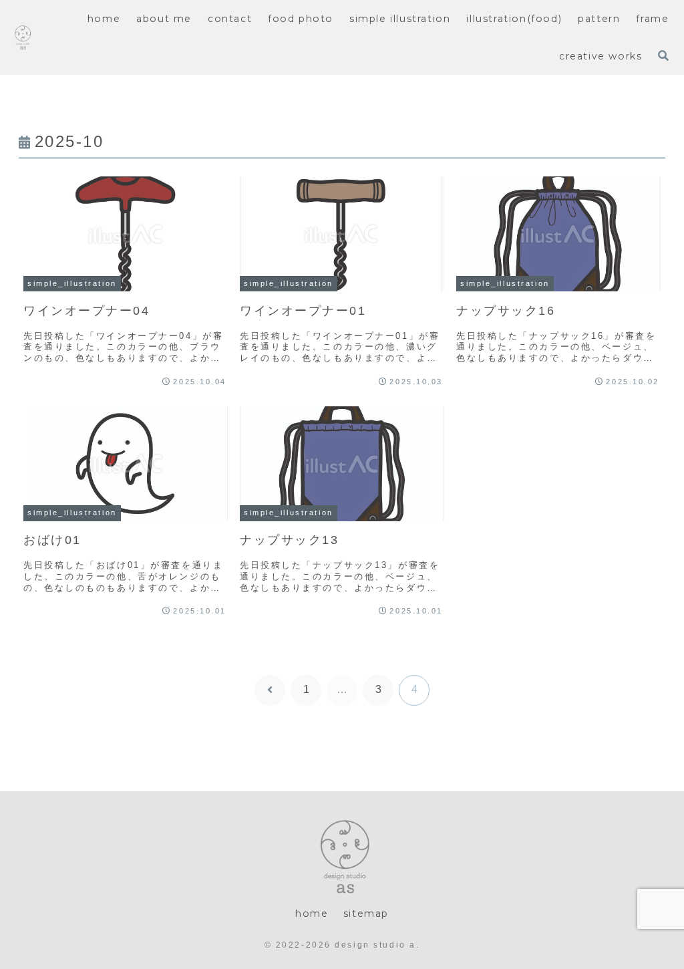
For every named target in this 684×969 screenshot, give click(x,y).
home (311, 914)
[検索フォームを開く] (663, 55)
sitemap (366, 914)
